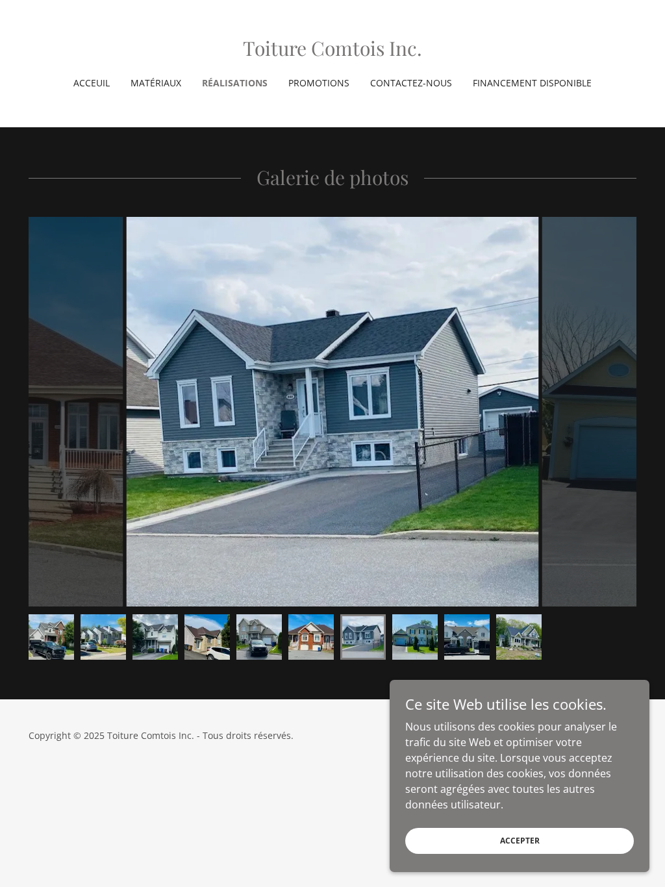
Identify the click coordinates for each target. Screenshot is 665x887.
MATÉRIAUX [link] (156, 83)
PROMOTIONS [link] (318, 83)
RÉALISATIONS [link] (235, 83)
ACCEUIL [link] (91, 83)
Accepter (520, 840)
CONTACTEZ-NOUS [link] (411, 83)
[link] (332, 52)
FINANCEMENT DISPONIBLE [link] (532, 83)
